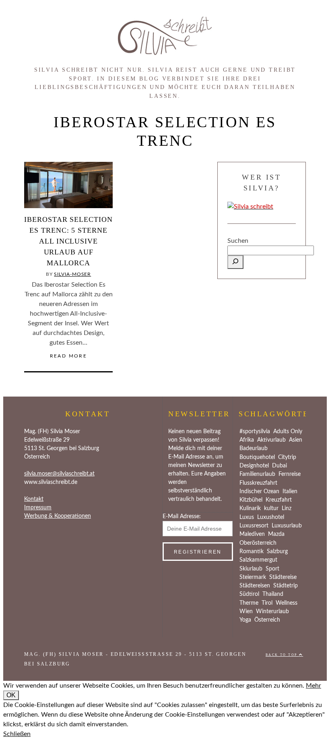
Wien (246, 611)
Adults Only (287, 431)
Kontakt (33, 499)
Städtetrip (285, 586)
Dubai (279, 466)
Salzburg (277, 551)
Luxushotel (270, 517)
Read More (68, 355)
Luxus (246, 517)
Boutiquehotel (257, 457)
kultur (271, 508)
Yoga (245, 620)
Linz (286, 508)
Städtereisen (254, 586)
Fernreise (289, 474)
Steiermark (252, 577)
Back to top (282, 655)
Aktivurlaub (271, 440)
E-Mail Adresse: (182, 516)
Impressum (38, 508)
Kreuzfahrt (279, 500)
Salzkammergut (258, 560)
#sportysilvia (254, 431)
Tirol (267, 603)
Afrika (246, 440)
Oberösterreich (257, 543)
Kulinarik (250, 508)
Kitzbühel (250, 500)
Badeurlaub (253, 448)
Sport (272, 569)
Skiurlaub (250, 569)
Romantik (251, 551)
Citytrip (287, 457)
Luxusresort (253, 526)
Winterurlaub (272, 611)
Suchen (237, 241)
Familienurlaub (257, 474)
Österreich (267, 620)
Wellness (286, 603)
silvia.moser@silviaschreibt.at (59, 474)
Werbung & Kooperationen (57, 516)
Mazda (276, 534)
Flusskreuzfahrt (258, 483)
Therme (248, 603)
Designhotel (254, 466)
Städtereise (283, 577)
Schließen (17, 734)
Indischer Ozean (259, 491)
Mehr (313, 685)
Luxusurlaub (287, 526)
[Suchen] (235, 262)
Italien (290, 491)
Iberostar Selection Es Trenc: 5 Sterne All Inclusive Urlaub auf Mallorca (68, 241)
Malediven (252, 534)
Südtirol (249, 594)
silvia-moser (72, 274)
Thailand (272, 594)
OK (11, 695)
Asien (295, 440)
